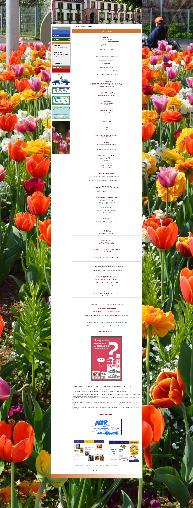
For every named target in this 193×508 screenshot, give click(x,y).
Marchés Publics (58, 63)
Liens (54, 71)
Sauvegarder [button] (2, 507)
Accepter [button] (3, 494)
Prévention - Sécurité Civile (60, 50)
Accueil (55, 28)
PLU (54, 61)
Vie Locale (56, 39)
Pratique (55, 43)
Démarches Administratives (60, 47)
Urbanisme (56, 59)
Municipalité (56, 32)
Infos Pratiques (57, 56)
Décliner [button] (9, 494)
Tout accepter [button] (4, 485)
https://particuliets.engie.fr (107, 318)
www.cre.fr (128, 326)
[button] (69, 32)
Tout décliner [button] (12, 485)
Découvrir (56, 35)
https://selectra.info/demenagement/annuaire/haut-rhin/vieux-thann (111, 322)
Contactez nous (57, 67)
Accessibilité (57, 45)
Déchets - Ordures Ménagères (61, 54)
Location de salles (58, 52)
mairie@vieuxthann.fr (113, 41)
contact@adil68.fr (103, 407)
